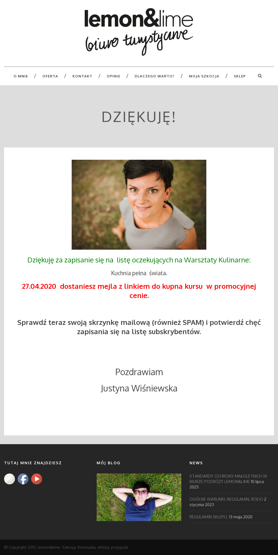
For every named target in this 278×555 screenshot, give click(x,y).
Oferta (50, 76)
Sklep (240, 76)
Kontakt (82, 76)
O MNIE (21, 76)
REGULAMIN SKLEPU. (208, 516)
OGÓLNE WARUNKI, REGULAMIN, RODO (226, 499)
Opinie (113, 76)
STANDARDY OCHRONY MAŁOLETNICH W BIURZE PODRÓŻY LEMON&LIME (228, 479)
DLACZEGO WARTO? (155, 76)
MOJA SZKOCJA (204, 76)
